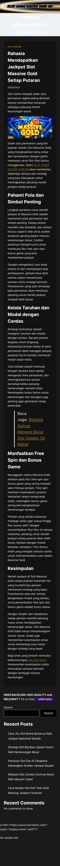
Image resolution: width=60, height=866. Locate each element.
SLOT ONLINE (14, 46)
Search (8, 707)
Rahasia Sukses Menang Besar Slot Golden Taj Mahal (31, 431)
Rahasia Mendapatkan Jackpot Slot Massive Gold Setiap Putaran (24, 67)
